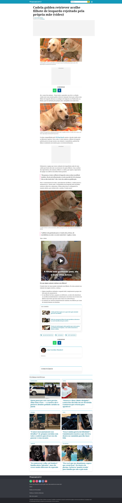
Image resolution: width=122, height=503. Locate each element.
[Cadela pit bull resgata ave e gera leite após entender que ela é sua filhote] (46, 312)
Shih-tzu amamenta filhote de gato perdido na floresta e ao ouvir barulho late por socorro (65, 320)
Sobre (30, 486)
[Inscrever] (46, 481)
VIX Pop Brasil (60, 137)
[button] (92, 2)
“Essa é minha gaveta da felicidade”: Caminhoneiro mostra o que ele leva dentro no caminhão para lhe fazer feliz (77, 435)
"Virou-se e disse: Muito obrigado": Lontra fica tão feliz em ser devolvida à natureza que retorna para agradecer (77, 403)
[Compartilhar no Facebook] (59, 90)
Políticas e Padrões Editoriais (36, 493)
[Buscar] (88, 2)
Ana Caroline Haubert (39, 17)
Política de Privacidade (35, 489)
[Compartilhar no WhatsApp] (54, 90)
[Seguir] (37, 481)
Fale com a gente (33, 496)
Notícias (43, 19)
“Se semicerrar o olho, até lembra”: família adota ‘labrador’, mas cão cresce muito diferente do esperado (44, 465)
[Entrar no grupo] (30, 481)
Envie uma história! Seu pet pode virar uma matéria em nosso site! (45, 484)
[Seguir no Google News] (34, 481)
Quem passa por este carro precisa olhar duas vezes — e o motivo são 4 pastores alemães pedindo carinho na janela (44, 403)
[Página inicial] (45, 2)
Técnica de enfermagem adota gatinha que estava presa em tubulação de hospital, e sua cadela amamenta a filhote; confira (65, 328)
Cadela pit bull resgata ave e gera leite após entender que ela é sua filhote (64, 312)
